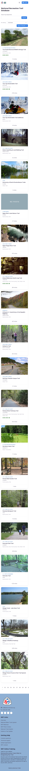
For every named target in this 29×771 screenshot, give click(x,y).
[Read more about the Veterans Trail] (14, 563)
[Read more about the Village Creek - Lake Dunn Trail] (14, 595)
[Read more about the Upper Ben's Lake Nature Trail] (14, 202)
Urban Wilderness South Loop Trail (12, 278)
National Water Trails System (8, 722)
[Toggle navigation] (19, 2)
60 (25, 687)
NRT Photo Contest (6, 727)
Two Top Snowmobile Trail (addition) (13, 117)
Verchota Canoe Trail (8, 446)
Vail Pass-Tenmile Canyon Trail (11, 378)
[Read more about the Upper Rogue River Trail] (14, 233)
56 (13, 687)
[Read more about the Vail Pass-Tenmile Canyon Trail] (14, 366)
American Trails (17, 768)
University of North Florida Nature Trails (14, 182)
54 (8, 687)
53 (5, 687)
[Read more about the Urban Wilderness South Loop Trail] (14, 265)
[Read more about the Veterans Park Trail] (14, 531)
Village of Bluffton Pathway (10, 640)
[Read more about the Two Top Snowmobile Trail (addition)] (14, 105)
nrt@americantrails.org (9, 707)
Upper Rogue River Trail (9, 245)
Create (25, 2)
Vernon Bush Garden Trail (10, 478)
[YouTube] (11, 713)
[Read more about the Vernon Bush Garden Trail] (14, 466)
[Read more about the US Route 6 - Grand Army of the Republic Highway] (14, 299)
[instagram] (5, 713)
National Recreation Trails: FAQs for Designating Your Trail (11, 753)
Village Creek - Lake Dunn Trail (11, 608)
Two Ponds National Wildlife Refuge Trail (14, 49)
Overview (3, 720)
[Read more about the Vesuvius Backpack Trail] (14, 498)
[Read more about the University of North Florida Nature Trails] (14, 170)
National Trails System (7, 729)
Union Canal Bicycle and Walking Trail (13, 150)
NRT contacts (4, 745)
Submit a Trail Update (7, 731)
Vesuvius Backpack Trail (9, 511)
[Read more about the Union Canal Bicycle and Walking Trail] (14, 137)
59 (22, 687)
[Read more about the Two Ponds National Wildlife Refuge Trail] (14, 37)
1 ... (2, 688)
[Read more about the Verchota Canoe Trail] (14, 434)
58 (19, 687)
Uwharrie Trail (7, 346)
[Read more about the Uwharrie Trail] (14, 333)
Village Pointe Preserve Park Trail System (14, 673)
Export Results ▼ (22, 25)
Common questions (6, 738)
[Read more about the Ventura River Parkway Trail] (14, 398)
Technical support (5, 740)
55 (11, 687)
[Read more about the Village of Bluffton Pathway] (14, 628)
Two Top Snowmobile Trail (10, 83)
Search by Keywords (6, 14)
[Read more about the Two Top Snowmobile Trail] (14, 71)
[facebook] (2, 713)
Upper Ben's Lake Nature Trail (11, 213)
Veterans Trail (7, 576)
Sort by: (4, 22)
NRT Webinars (5, 724)
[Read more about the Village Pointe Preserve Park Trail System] (14, 660)
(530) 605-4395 (6, 710)
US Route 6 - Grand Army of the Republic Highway (14, 312)
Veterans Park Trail (8, 543)
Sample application (6, 742)
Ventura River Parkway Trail (10, 411)
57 (17, 687)
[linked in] (8, 713)
